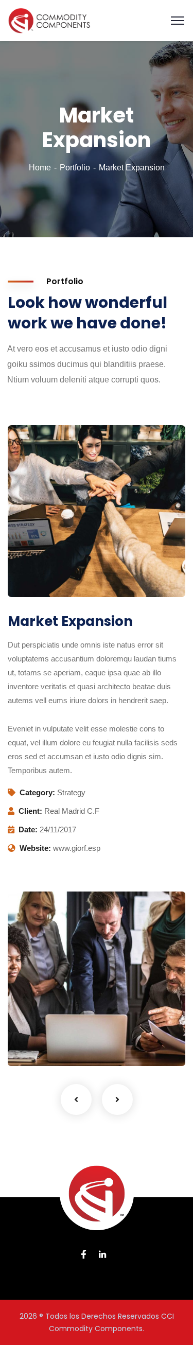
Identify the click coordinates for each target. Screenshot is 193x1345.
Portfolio (75, 167)
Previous (76, 1099)
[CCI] (49, 19)
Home (40, 167)
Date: (28, 829)
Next (117, 1099)
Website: (35, 848)
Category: (37, 792)
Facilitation (41, 1045)
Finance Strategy (61, 1029)
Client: (30, 811)
